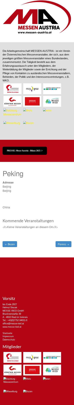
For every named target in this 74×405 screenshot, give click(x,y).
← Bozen (10, 244)
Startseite (7, 333)
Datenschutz (9, 339)
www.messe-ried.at (12, 327)
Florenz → (63, 244)
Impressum (8, 336)
